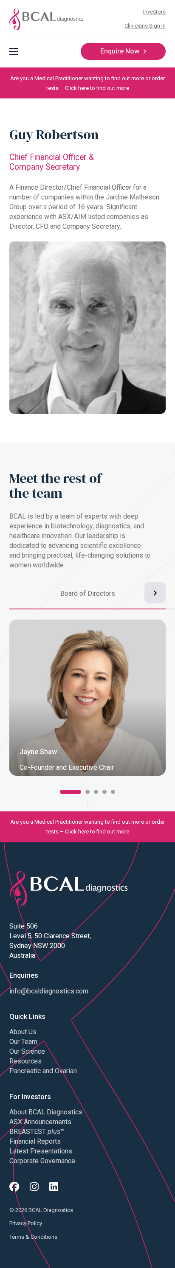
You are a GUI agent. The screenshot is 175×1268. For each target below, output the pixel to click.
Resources (25, 1061)
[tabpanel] (87, 701)
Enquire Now (119, 51)
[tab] (70, 792)
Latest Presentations (40, 1151)
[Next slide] (155, 592)
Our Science (27, 1051)
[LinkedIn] (53, 1187)
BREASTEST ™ (37, 1132)
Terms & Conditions (33, 1237)
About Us (23, 1032)
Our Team (23, 1042)
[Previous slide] (20, 592)
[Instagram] (34, 1187)
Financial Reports (35, 1141)
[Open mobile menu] (13, 51)
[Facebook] (14, 1187)
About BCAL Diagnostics (45, 1112)
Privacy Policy (25, 1223)
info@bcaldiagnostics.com (48, 991)
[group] (87, 599)
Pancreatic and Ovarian (43, 1071)
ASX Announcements (40, 1122)
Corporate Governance (42, 1161)
